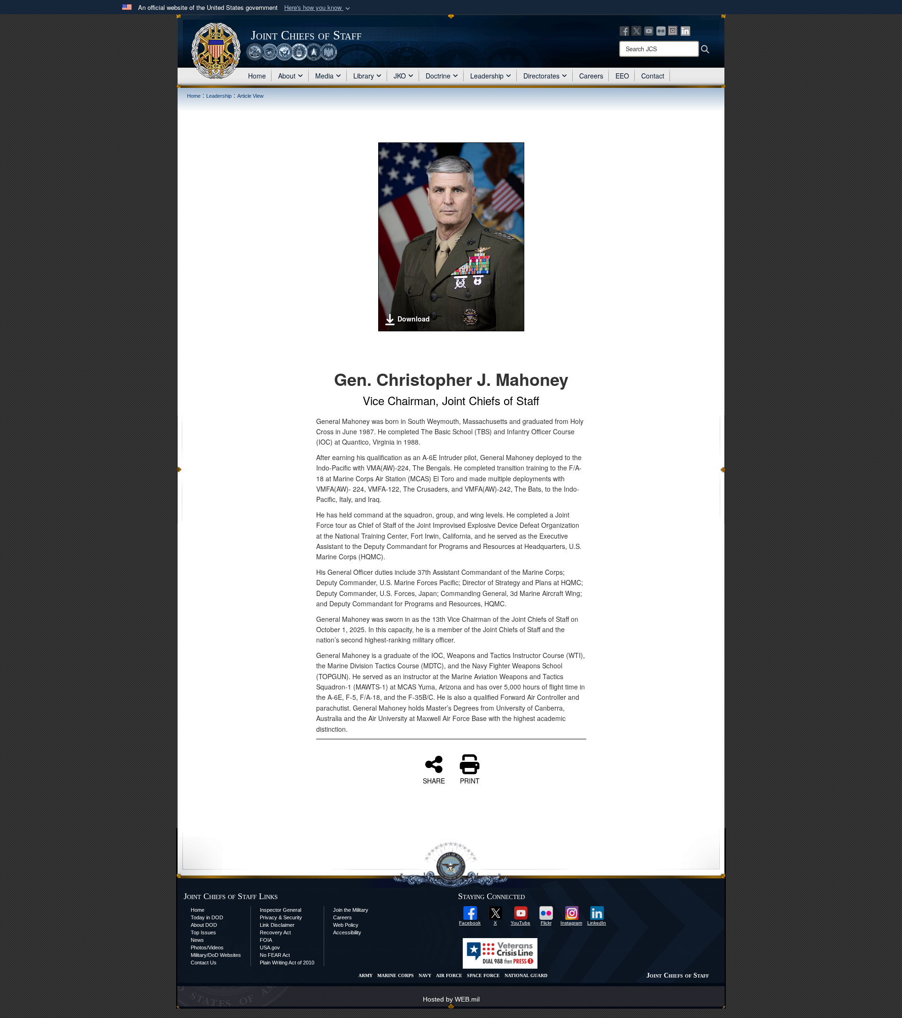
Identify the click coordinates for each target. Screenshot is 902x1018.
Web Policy (345, 925)
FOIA (266, 940)
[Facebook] (624, 30)
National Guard (526, 975)
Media (324, 75)
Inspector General (280, 910)
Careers (591, 75)
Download (413, 318)
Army (365, 975)
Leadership (487, 75)
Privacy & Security (281, 917)
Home (257, 75)
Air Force (449, 975)
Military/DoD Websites (216, 955)
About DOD (204, 925)
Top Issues (203, 932)
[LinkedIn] (685, 30)
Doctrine (438, 75)
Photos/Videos (207, 947)
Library (363, 75)
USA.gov (270, 947)
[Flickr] (661, 30)
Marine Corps (395, 975)
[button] (318, 8)
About (286, 75)
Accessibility (347, 932)
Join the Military (350, 910)
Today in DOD (207, 917)
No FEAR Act (275, 955)
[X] (636, 30)
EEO (622, 75)
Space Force (483, 975)
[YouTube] (649, 30)
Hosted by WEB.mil (451, 999)
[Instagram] (673, 30)
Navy (425, 975)
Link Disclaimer (277, 925)
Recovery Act (275, 932)
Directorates (541, 75)
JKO (400, 75)
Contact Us (204, 962)
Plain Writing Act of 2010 (287, 962)
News (197, 940)
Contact (652, 75)
